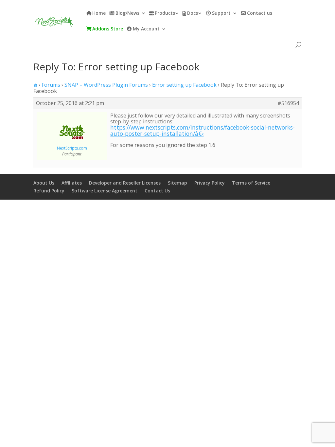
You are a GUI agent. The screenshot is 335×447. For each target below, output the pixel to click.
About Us (43, 183)
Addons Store (107, 29)
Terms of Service (251, 183)
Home (99, 13)
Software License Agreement (104, 191)
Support (221, 13)
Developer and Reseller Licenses (125, 183)
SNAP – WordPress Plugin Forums (106, 84)
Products (165, 13)
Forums (51, 84)
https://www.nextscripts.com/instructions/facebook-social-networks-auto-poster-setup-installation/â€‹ (202, 130)
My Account (146, 29)
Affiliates (72, 183)
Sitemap (177, 183)
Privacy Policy (209, 183)
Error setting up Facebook (184, 84)
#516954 (288, 103)
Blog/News (127, 13)
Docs (192, 13)
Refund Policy (48, 191)
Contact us (259, 13)
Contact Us (157, 191)
